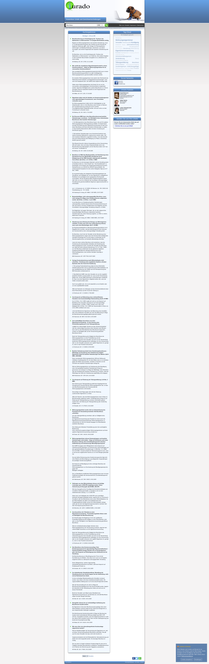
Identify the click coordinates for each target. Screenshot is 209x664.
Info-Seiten (137, 662)
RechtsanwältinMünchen (125, 109)
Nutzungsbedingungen (129, 662)
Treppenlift (127, 68)
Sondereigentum (121, 66)
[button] (133, 658)
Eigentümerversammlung (125, 50)
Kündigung (135, 42)
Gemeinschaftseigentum (123, 56)
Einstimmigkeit (119, 48)
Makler (124, 44)
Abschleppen (119, 46)
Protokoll (136, 68)
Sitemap (142, 662)
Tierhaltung (118, 38)
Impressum (133, 25)
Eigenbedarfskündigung (122, 60)
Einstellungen (197, 659)
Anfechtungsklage (133, 66)
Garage (129, 70)
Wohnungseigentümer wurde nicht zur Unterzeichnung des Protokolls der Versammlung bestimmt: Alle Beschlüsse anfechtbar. (88, 411)
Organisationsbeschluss (121, 70)
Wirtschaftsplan (120, 64)
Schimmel (118, 44)
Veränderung (120, 58)
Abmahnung (126, 48)
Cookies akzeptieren (186, 659)
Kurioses (118, 52)
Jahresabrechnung (133, 44)
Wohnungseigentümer (124, 40)
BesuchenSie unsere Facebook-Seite (122, 82)
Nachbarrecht (124, 52)
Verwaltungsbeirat (134, 46)
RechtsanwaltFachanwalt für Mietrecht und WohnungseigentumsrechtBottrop (127, 95)
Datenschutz (140, 25)
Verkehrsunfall (126, 42)
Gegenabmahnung (120, 54)
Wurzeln (137, 52)
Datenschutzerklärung (187, 656)
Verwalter (119, 42)
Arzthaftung (131, 52)
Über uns (121, 25)
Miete (131, 68)
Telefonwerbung (120, 68)
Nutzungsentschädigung (132, 64)
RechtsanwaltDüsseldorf (123, 102)
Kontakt (127, 25)
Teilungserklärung (122, 62)
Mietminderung (135, 48)
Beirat (137, 58)
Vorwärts (91, 656)
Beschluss (135, 62)
